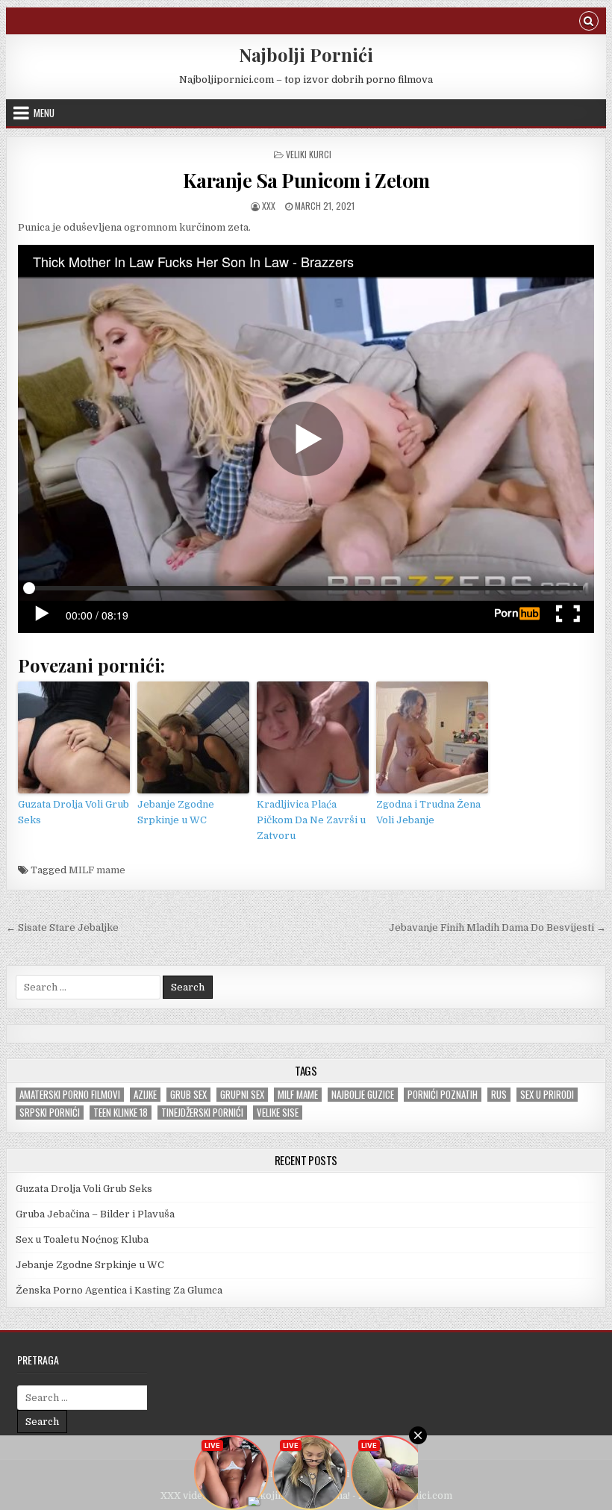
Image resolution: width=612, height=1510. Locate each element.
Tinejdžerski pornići (202, 1112)
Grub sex (188, 1095)
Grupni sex (242, 1095)
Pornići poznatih (443, 1095)
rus (499, 1095)
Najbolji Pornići (306, 54)
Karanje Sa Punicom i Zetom (306, 180)
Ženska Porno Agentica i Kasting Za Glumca (119, 1290)
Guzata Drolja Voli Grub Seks (73, 812)
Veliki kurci (308, 154)
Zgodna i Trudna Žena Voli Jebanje (428, 812)
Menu (44, 112)
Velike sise (278, 1112)
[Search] (589, 22)
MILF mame (97, 870)
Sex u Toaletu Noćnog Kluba (82, 1239)
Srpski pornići (49, 1112)
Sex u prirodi (547, 1095)
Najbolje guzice (362, 1095)
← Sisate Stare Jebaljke (62, 927)
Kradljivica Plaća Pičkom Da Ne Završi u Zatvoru (311, 820)
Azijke (145, 1095)
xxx (268, 205)
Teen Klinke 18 (120, 1112)
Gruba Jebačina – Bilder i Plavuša (95, 1214)
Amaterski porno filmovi (69, 1095)
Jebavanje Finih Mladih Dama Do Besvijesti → (497, 927)
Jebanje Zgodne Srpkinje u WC (175, 812)
